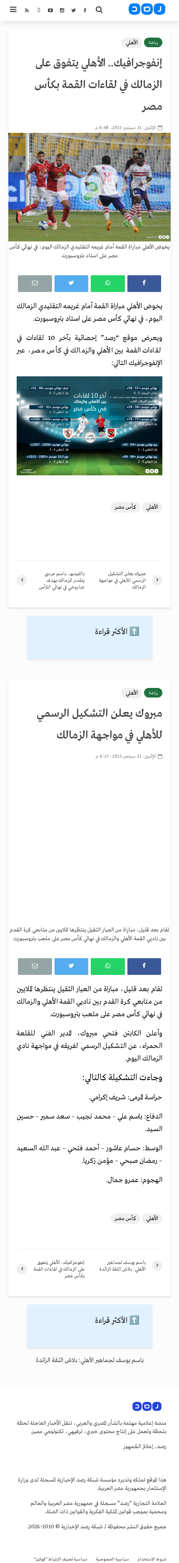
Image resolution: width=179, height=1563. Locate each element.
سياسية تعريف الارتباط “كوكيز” (60, 1559)
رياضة (153, 42)
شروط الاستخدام (152, 1559)
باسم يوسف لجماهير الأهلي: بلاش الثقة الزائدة (90, 1360)
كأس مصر (125, 507)
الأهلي (132, 42)
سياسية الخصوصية (112, 1559)
